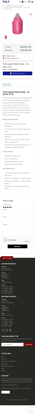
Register (3, 371)
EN (24, 2)
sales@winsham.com (7, 282)
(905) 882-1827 (5, 274)
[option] (17, 23)
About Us (3, 359)
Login (2, 368)
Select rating (6, 204)
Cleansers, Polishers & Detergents (13, 7)
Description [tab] (6, 84)
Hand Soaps (27, 7)
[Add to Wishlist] (31, 14)
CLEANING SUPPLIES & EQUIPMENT (14, 5)
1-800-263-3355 (5, 278)
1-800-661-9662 (5, 310)
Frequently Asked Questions (9, 361)
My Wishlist (4, 363)
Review (5, 224)
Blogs (2, 356)
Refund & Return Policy (7, 366)
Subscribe (28, 344)
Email (4, 217)
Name (5, 209)
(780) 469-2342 (5, 307)
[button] (20, 2)
